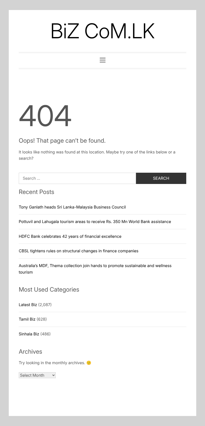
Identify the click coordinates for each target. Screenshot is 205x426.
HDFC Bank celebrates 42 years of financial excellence (70, 236)
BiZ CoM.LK (102, 31)
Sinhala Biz (29, 333)
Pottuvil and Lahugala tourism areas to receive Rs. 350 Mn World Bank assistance (95, 221)
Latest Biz (28, 304)
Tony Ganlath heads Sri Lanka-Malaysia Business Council (72, 206)
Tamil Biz (27, 319)
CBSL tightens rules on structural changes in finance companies (78, 250)
